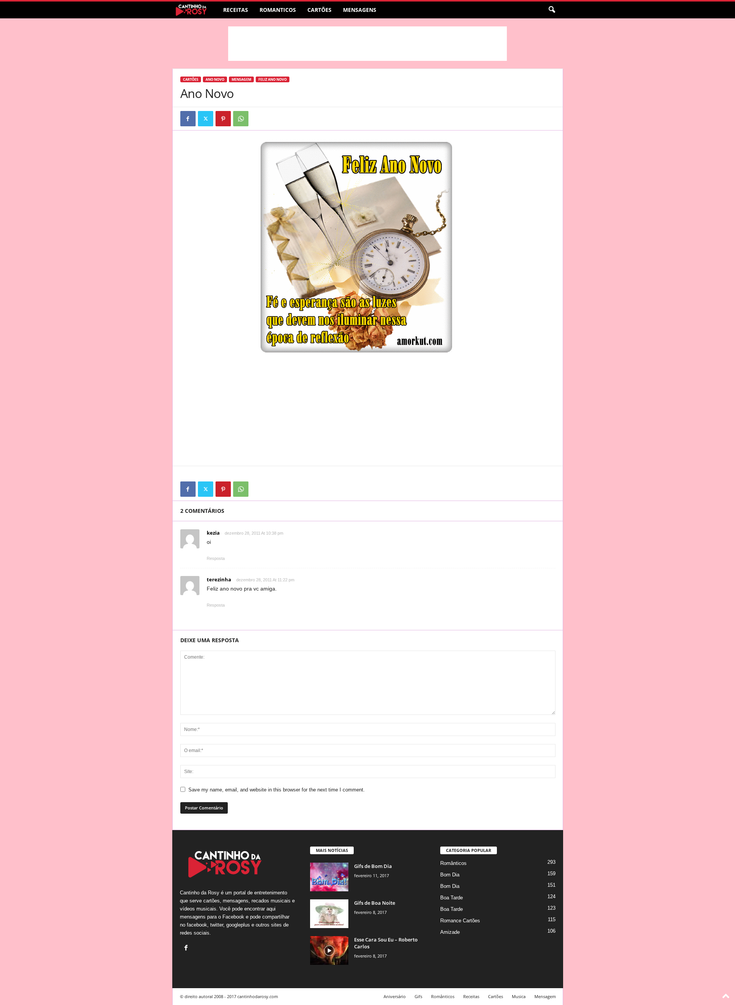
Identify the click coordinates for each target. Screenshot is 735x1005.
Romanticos (278, 9)
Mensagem (241, 79)
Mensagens (359, 9)
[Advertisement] (367, 43)
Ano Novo (215, 79)
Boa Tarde (451, 898)
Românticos (453, 863)
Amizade (450, 932)
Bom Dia (449, 875)
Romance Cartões (460, 920)
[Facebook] (188, 118)
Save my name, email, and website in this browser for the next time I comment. (276, 790)
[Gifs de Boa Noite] (329, 913)
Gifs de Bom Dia (373, 866)
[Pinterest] (223, 118)
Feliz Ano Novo (272, 79)
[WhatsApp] (240, 118)
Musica (519, 996)
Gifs (418, 996)
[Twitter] (205, 118)
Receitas (235, 9)
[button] (551, 10)
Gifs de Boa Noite (374, 902)
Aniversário (395, 996)
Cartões (319, 9)
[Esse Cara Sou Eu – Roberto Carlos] (329, 950)
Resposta (216, 558)
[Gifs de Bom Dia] (329, 877)
